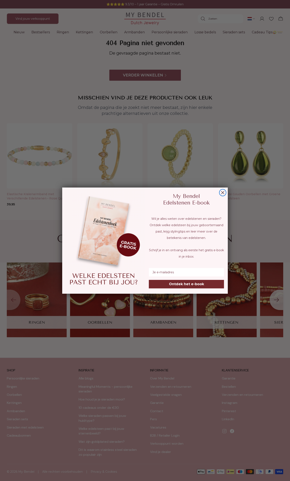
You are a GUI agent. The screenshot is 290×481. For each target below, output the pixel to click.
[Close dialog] (222, 192)
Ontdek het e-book (186, 284)
